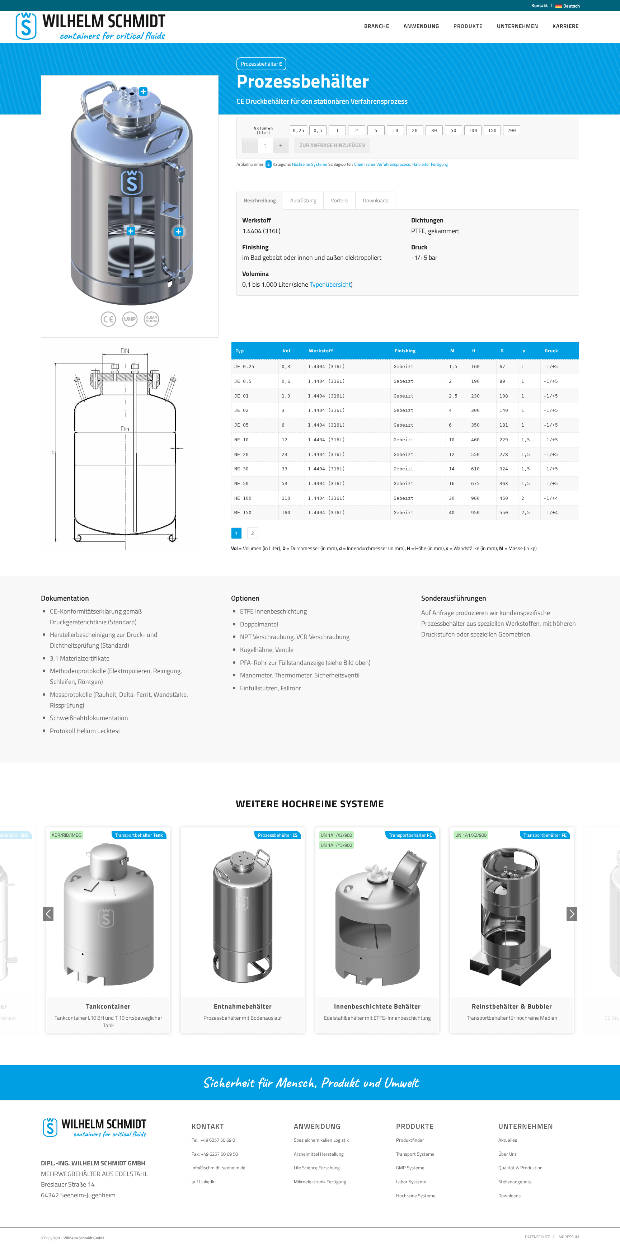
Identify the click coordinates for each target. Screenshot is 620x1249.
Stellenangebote (515, 1181)
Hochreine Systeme (309, 164)
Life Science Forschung (317, 1167)
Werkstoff (321, 350)
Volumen (263, 128)
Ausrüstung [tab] (303, 200)
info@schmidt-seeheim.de (218, 1167)
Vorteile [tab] (339, 200)
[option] (108, 930)
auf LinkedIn (204, 1181)
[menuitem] (540, 5)
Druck (551, 350)
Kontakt (539, 5)
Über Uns (507, 1154)
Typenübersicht (330, 284)
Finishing (405, 350)
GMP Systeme (410, 1167)
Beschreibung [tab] (260, 200)
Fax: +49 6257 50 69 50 (215, 1154)
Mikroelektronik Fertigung (320, 1181)
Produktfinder (410, 1140)
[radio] (298, 130)
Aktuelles (507, 1140)
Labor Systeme (411, 1181)
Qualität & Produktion (520, 1167)
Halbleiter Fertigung (430, 164)
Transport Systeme (415, 1154)
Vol (287, 350)
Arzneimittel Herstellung (319, 1154)
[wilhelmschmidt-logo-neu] (91, 26)
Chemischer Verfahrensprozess (382, 164)
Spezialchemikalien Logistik (321, 1140)
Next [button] (572, 914)
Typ (240, 350)
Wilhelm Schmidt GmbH (84, 1238)
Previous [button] (48, 914)
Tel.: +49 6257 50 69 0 (213, 1140)
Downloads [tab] (375, 200)
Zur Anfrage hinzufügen (332, 145)
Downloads (509, 1195)
